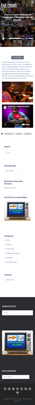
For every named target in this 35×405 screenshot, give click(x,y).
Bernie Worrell (9, 134)
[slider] (30, 39)
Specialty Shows (29, 24)
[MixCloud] (29, 388)
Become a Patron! (10, 188)
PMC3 (19, 401)
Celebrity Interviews (12, 253)
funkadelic (19, 134)
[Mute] (26, 38)
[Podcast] (21, 388)
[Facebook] (5, 388)
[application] (17, 38)
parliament (28, 134)
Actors (8, 240)
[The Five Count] (9, 5)
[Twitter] (9, 388)
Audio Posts (20, 24)
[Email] (17, 392)
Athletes (9, 244)
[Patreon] (25, 388)
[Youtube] (13, 388)
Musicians (9, 258)
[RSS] (17, 388)
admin (12, 24)
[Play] (4, 38)
